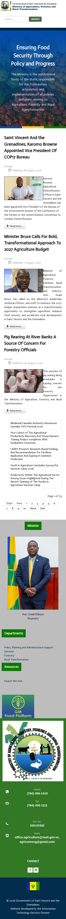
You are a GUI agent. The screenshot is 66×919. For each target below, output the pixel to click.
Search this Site (13, 681)
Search (35, 19)
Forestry (9, 655)
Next (33, 508)
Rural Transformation (16, 659)
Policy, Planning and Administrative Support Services (28, 649)
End (42, 508)
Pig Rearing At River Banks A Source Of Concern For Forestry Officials (30, 343)
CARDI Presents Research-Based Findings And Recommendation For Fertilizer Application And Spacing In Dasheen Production (34, 454)
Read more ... (16, 226)
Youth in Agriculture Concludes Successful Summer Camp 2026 (34, 467)
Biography (33, 618)
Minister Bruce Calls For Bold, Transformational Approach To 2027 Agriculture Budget (32, 243)
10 (24, 508)
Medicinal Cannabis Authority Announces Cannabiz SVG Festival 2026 (33, 425)
